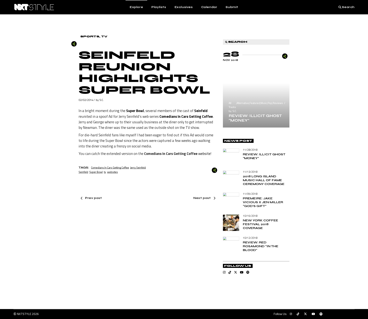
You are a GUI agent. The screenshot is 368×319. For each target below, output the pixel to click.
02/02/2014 (86, 100)
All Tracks (232, 105)
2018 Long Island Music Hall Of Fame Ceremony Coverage (263, 180)
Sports (89, 36)
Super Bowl (96, 172)
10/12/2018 (250, 238)
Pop (270, 103)
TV (104, 36)
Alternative (243, 103)
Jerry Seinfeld (138, 167)
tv (105, 172)
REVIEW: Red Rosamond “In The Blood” (260, 246)
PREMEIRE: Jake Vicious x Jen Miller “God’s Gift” (263, 202)
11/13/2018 (250, 172)
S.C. (101, 100)
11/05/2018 (250, 194)
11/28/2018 (250, 150)
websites (112, 172)
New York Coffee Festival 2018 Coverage (260, 224)
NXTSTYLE (24, 314)
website (204, 153)
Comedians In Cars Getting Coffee (110, 167)
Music (263, 103)
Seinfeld (83, 172)
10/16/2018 (250, 216)
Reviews (278, 103)
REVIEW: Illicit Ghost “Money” (255, 118)
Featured (255, 103)
